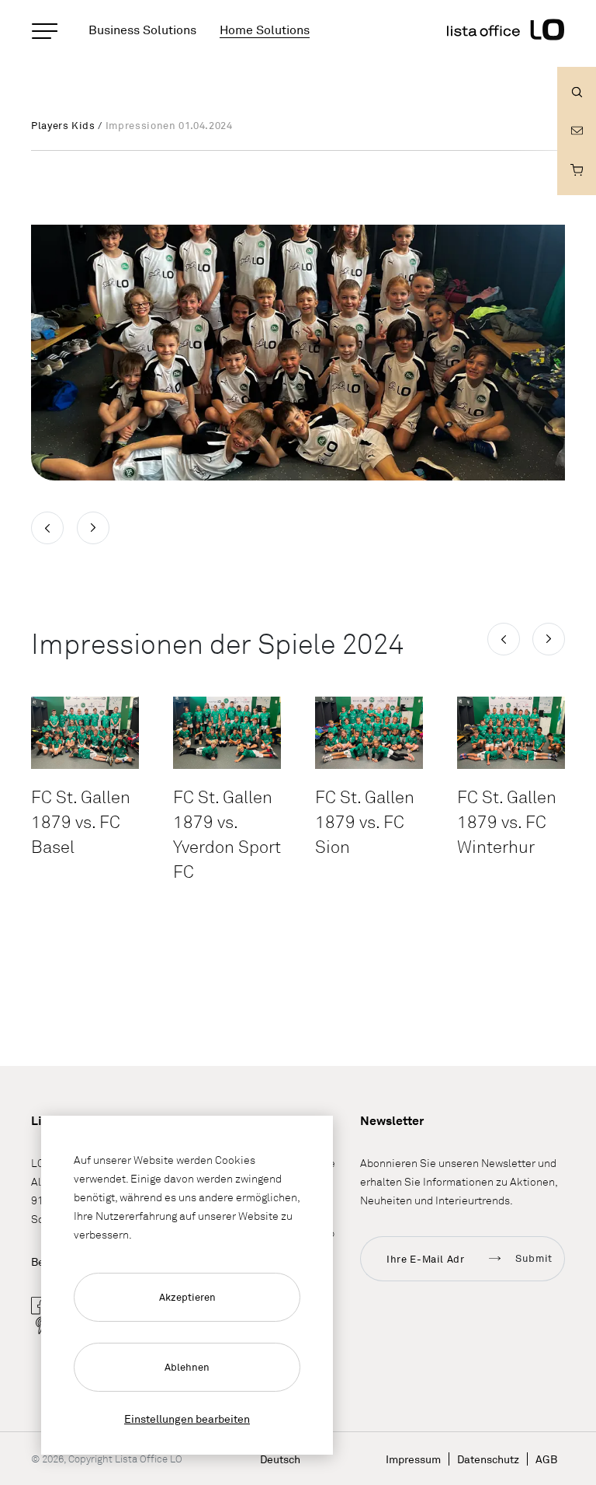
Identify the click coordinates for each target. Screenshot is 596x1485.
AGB (546, 1459)
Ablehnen (187, 1367)
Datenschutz (488, 1459)
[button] (503, 639)
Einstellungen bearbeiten (187, 1418)
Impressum (413, 1459)
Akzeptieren (187, 1297)
